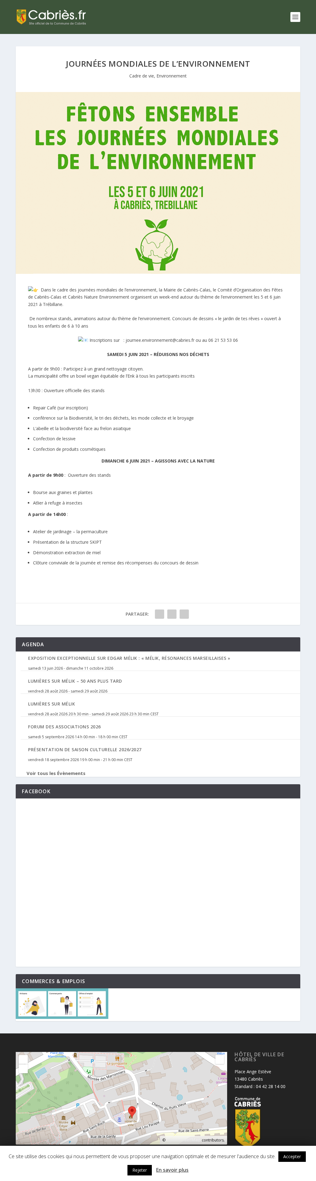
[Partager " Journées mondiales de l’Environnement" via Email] (184, 614)
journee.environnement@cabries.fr (160, 340)
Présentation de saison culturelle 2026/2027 (85, 749)
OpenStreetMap (183, 1140)
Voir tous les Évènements (56, 773)
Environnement (171, 76)
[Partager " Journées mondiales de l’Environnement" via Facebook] (159, 614)
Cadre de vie (141, 76)
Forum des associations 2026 (64, 727)
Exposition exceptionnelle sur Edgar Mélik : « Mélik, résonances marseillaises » (129, 658)
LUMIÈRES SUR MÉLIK (51, 704)
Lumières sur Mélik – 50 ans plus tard (75, 681)
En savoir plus (172, 1169)
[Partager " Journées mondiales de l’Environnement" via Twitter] (172, 614)
